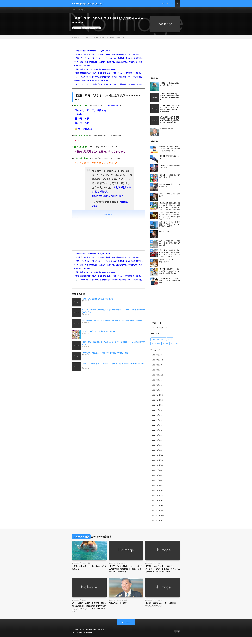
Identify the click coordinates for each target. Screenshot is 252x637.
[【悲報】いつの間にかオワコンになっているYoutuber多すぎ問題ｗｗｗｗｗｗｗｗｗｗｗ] (76, 366)
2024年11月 (156, 400)
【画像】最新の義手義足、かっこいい (169, 157)
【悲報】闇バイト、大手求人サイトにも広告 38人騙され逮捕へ (169, 281)
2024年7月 (155, 420)
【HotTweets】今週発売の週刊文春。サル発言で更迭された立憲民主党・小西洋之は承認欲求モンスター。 (169, 215)
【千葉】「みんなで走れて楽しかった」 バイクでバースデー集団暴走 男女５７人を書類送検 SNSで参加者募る (108, 58)
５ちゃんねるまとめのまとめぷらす (93, 629)
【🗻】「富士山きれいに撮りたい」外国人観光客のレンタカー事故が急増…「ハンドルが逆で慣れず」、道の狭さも (108, 77)
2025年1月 (155, 390)
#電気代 (104, 191)
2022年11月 (156, 520)
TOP (73, 10)
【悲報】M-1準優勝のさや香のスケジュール (169, 176)
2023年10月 (156, 465)
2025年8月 (155, 355)
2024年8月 (155, 415)
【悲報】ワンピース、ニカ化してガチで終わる (98, 331)
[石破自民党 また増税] (154, 132)
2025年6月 (155, 365)
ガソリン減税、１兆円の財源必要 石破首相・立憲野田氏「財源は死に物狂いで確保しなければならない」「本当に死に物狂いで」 (108, 62)
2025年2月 (155, 385)
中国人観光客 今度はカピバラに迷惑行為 (169, 185)
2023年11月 (156, 460)
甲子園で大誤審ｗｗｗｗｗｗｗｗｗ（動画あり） (91, 80)
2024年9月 (155, 410)
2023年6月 (155, 485)
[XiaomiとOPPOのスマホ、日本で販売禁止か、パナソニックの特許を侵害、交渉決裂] (76, 323)
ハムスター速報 (155, 343)
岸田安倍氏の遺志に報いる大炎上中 (169, 195)
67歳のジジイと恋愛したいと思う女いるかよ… (98, 299)
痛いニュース (174, 343)
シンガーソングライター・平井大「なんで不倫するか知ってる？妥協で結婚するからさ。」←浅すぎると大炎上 (108, 84)
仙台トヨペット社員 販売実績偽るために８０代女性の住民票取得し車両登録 (169, 224)
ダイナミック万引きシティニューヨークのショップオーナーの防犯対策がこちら (169, 149)
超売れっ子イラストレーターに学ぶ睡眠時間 (169, 261)
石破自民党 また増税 (82, 65)
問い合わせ (81, 10)
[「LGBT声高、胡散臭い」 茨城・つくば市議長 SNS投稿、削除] (76, 356)
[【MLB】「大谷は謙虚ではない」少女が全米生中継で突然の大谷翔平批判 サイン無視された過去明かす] (154, 97)
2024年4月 (155, 435)
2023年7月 (155, 480)
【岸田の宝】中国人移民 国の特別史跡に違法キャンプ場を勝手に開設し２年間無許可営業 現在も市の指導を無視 (169, 206)
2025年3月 (155, 380)
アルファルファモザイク (158, 339)
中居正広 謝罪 (164, 231)
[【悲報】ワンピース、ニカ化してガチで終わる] (76, 334)
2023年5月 (155, 490)
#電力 (124, 187)
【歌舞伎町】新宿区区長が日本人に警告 (169, 166)
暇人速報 (96, 28)
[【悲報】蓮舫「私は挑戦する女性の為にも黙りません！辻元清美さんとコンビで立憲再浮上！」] (76, 345)
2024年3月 (155, 440)
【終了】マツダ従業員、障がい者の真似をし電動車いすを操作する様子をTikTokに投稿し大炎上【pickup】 (169, 253)
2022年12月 (156, 515)
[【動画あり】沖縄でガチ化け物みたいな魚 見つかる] (154, 86)
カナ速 (170, 339)
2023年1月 (155, 510)
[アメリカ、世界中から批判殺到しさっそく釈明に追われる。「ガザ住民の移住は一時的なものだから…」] (76, 312)
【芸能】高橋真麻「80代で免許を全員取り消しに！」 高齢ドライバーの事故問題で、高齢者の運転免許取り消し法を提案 (108, 73)
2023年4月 (155, 495)
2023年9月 (155, 470)
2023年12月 (156, 455)
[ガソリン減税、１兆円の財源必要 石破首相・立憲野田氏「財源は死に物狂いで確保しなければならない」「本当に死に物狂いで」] (154, 120)
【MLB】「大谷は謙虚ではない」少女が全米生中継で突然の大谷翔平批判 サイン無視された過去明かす (108, 54)
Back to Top (126, 623)
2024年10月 (156, 405)
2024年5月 (155, 430)
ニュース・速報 (87, 28)
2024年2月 (155, 445)
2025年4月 (155, 375)
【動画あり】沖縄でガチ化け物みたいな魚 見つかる (93, 51)
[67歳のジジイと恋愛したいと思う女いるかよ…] (76, 302)
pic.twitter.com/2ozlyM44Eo (107, 195)
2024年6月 (155, 425)
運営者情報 (89, 632)
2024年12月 (156, 395)
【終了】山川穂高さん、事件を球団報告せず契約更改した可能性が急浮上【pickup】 (169, 271)
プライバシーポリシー (78, 632)
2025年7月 (155, 360)
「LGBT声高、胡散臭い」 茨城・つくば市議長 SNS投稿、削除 (105, 353)
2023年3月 (155, 500)
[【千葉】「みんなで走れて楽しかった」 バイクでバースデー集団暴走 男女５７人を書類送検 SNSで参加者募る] (154, 108)
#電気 (117, 187)
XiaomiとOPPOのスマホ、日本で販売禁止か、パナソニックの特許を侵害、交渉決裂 (112, 320)
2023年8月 (155, 475)
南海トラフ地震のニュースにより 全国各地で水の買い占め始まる (169, 243)
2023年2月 (155, 505)
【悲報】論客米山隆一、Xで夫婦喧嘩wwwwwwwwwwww (95, 69)
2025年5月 (155, 370)
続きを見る (108, 214)
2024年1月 (155, 450)
